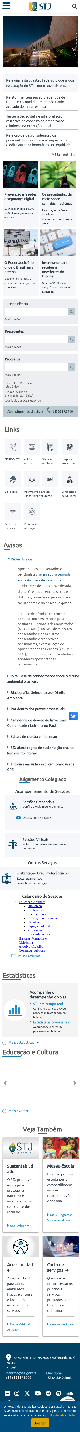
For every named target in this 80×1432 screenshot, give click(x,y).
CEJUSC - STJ (12, 459)
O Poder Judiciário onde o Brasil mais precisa (19, 267)
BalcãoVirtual (28, 461)
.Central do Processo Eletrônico (18, 384)
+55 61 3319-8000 (18, 1377)
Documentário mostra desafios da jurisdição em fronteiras (19, 283)
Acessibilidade (20, 1267)
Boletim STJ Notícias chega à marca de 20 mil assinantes (56, 287)
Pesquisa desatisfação (31, 526)
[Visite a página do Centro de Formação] (13, 511)
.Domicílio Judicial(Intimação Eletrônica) (19, 393)
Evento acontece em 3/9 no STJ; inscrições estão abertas (19, 213)
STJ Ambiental (20, 1225)
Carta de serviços (55, 1267)
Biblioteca (11, 491)
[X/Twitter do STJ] (27, 1394)
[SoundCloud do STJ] (69, 1394)
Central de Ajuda (62, 1324)
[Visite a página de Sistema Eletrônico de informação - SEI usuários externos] (50, 478)
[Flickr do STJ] (8, 1394)
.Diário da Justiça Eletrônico (23, 400)
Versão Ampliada (29, 956)
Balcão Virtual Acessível (18, 1326)
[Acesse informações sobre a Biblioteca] (13, 478)
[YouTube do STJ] (37, 1394)
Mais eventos (18, 1110)
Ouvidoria (54, 1373)
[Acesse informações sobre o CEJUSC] (13, 446)
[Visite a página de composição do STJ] (71, 478)
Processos (12, 359)
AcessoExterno (47, 493)
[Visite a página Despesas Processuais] (71, 446)
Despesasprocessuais (69, 461)
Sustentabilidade (20, 1168)
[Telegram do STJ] (48, 1394)
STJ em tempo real (48, 1003)
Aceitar (40, 1423)
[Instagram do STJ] (16, 1394)
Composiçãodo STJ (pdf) (69, 493)
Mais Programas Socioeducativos (59, 1217)
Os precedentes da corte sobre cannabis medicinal (57, 198)
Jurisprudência (16, 303)
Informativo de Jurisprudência (33, 493)
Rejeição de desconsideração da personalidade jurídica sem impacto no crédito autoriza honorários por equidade (38, 140)
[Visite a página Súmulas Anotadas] (50, 446)
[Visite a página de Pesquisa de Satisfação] (33, 511)
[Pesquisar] (71, 311)
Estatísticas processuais (51, 1022)
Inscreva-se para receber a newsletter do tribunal (54, 269)
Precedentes (14, 331)
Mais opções (13, 319)
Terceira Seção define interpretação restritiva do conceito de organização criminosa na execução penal (35, 121)
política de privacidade (60, 1415)
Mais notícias (65, 154)
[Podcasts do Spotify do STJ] (59, 1394)
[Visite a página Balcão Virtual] (33, 446)
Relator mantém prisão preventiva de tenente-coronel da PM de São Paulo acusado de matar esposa (35, 102)
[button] (73, 6)
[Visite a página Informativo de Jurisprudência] (33, 478)
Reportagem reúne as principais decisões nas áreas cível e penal (57, 216)
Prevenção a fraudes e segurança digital (20, 196)
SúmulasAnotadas (48, 461)
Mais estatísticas (21, 1042)
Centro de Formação (11, 526)
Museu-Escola (60, 1165)
